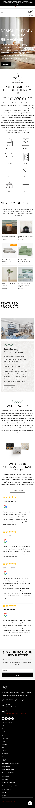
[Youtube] (9, 718)
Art (3, 726)
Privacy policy (6, 766)
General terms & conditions (10, 763)
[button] (30, 803)
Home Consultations (8, 782)
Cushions (5, 732)
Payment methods (8, 769)
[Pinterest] (12, 718)
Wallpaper (5, 779)
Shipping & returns (8, 772)
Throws (4, 750)
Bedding (4, 744)
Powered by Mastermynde (8, 801)
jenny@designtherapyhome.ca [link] (16, 713)
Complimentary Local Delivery (11, 786)
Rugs (3, 747)
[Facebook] (3, 718)
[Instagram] (6, 718)
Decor (4, 735)
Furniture (5, 738)
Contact (4, 795)
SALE (3, 756)
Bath (3, 729)
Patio (3, 741)
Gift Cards (5, 753)
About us (5, 792)
